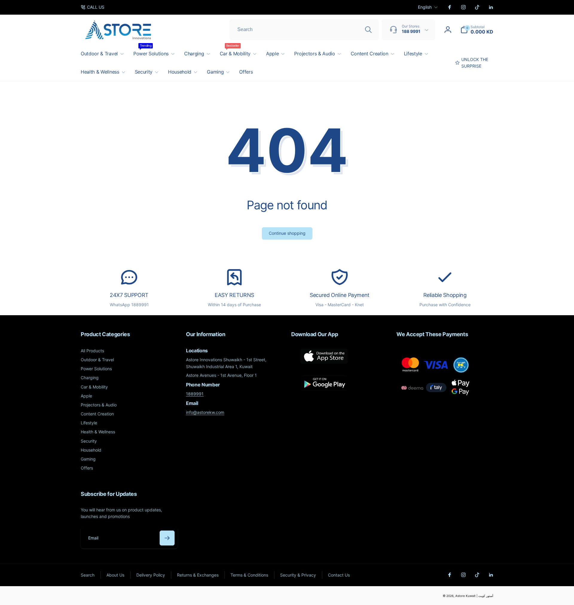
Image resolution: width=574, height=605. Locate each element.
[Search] (368, 30)
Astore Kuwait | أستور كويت (474, 596)
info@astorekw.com (205, 412)
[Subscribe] (167, 538)
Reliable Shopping (445, 295)
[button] (476, 29)
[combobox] (304, 29)
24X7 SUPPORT (129, 295)
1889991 (195, 393)
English (425, 7)
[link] (92, 7)
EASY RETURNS (234, 295)
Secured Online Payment (340, 295)
